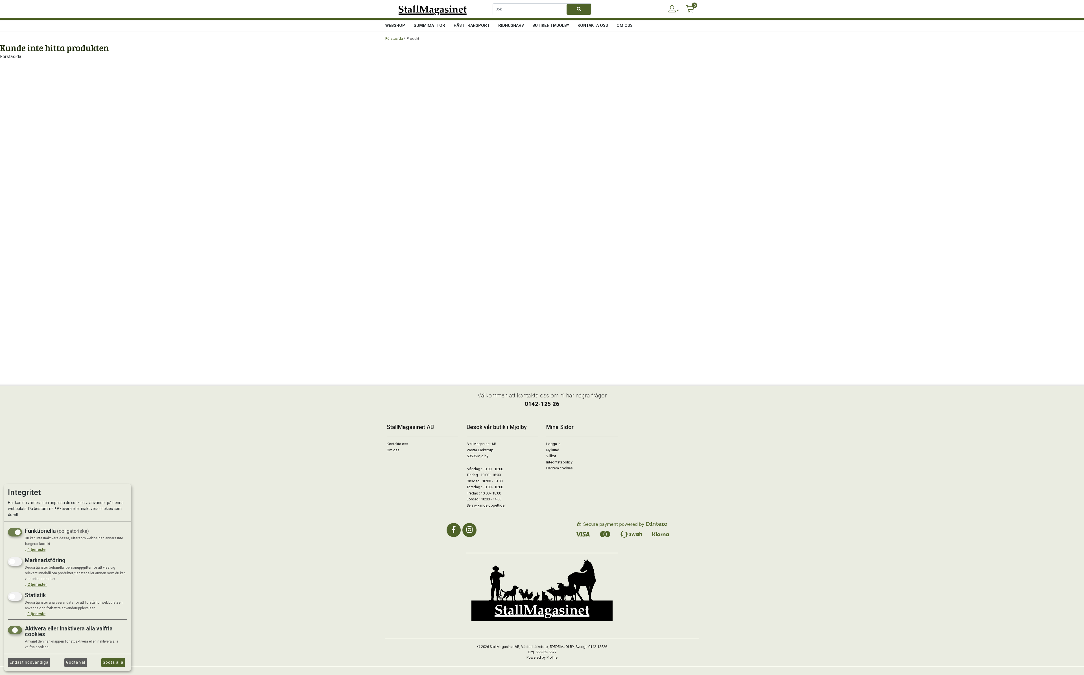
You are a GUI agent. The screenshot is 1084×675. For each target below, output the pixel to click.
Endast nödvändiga (29, 662)
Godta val (75, 662)
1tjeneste (35, 549)
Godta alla (113, 662)
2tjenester (36, 584)
